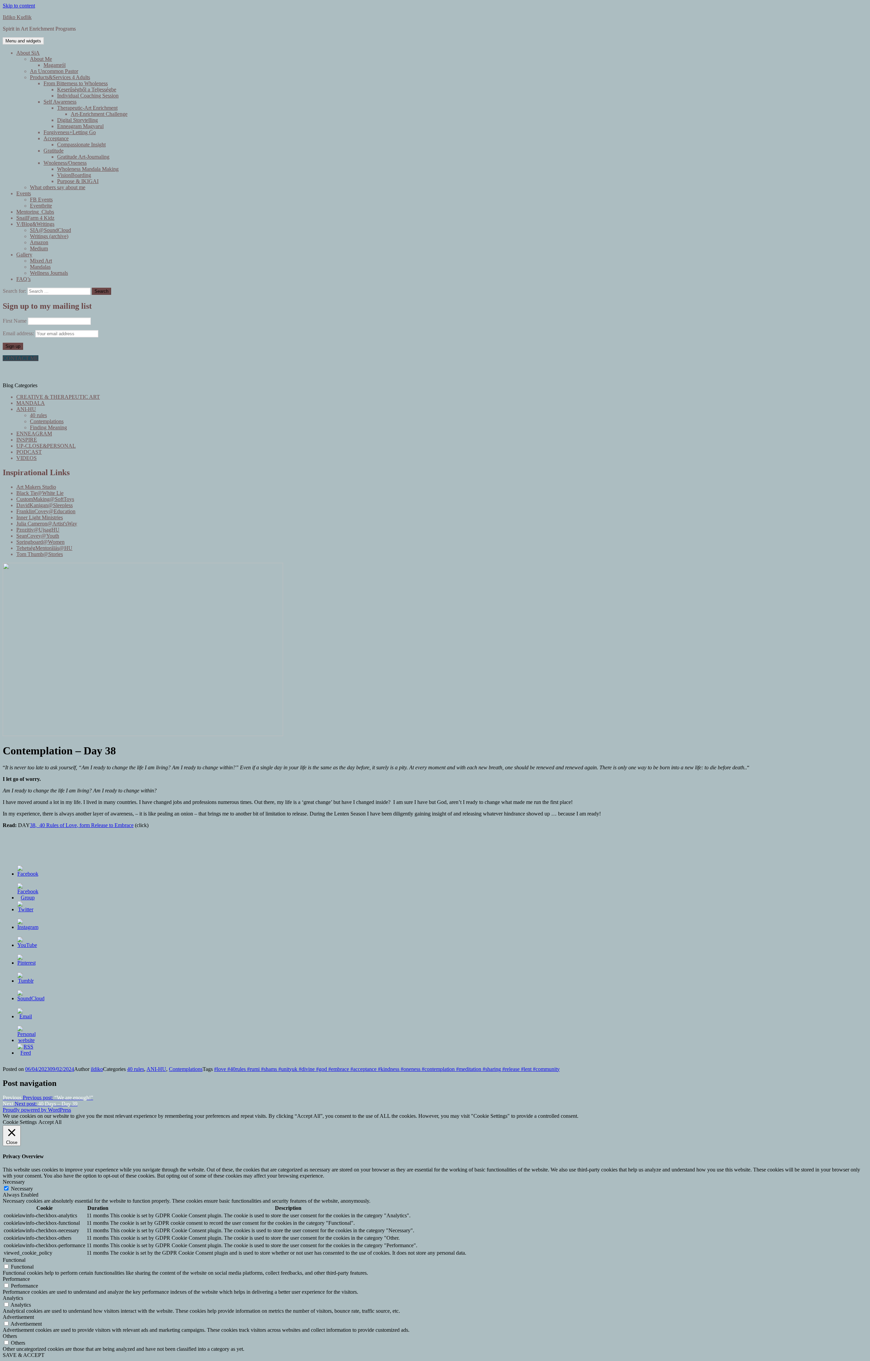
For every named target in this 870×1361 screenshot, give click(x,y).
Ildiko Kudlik (17, 17)
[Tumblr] (25, 981)
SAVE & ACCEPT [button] (24, 1355)
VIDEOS (26, 458)
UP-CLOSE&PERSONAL (46, 446)
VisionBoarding (74, 175)
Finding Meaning (48, 427)
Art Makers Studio (36, 487)
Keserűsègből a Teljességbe (86, 89)
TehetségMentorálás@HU (44, 548)
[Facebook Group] (27, 897)
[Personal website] (26, 1040)
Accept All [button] (50, 1122)
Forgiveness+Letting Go (70, 132)
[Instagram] (27, 927)
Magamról (55, 65)
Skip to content (19, 5)
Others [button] (10, 1336)
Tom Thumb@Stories (39, 554)
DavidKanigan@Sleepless (44, 505)
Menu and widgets (23, 40)
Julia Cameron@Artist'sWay (46, 523)
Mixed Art (41, 261)
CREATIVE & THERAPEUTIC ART (58, 397)
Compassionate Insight (81, 144)
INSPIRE (26, 440)
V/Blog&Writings (35, 224)
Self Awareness (60, 102)
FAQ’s (23, 279)
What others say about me (57, 187)
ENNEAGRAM (34, 433)
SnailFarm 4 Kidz (35, 218)
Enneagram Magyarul (80, 126)
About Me (41, 59)
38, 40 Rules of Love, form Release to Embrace (82, 825)
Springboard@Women (40, 542)
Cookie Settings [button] (20, 1122)
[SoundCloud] (31, 998)
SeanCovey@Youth (37, 536)
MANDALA (30, 403)
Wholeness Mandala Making (88, 169)
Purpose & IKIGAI (78, 181)
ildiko (97, 1069)
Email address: (19, 333)
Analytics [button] (13, 1298)
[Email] (25, 1016)
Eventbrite (41, 206)
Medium (39, 248)
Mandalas (40, 267)
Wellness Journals (49, 273)
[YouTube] (27, 945)
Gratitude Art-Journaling (83, 157)
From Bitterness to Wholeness (76, 83)
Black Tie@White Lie (40, 493)
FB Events (41, 199)
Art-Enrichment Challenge (99, 114)
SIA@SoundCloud (50, 230)
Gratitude (54, 151)
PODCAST (29, 452)
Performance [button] (16, 1279)
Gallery (24, 254)
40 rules (38, 415)
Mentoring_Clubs (35, 212)
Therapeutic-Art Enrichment (87, 108)
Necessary (22, 1189)
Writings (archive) (49, 236)
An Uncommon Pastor (54, 71)
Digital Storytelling (77, 120)
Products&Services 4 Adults (60, 77)
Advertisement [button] (18, 1317)
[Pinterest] (26, 963)
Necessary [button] (14, 1182)
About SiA (28, 53)
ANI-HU (26, 409)
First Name (15, 321)
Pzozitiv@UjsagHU (37, 530)
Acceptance (56, 138)
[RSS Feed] (25, 1053)
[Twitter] (25, 909)
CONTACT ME (20, 358)
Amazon (39, 242)
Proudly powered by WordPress (37, 1110)
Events (23, 193)
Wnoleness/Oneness (65, 163)
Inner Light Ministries (39, 517)
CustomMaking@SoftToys (45, 499)
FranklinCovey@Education (45, 511)
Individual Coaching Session (88, 96)
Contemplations (47, 421)
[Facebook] (27, 874)
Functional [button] (14, 1260)
